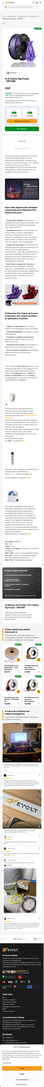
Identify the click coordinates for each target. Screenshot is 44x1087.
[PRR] (20, 987)
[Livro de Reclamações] (22, 977)
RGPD (4, 1009)
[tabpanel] (21, 360)
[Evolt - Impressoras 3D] (10, 2)
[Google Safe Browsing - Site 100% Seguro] (8, 977)
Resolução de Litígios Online (11, 1006)
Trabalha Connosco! (8, 1011)
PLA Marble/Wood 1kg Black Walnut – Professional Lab (30, 672)
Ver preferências (21, 1080)
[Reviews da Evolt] (17, 972)
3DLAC (12, 478)
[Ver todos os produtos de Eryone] (11, 71)
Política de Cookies (20, 1084)
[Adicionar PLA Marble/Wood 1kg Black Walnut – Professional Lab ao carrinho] (37, 665)
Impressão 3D (11, 16)
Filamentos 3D (22, 16)
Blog (3, 997)
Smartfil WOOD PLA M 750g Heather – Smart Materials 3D (11, 672)
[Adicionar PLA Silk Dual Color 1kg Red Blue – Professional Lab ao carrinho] (17, 696)
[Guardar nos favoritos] (3, 23)
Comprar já (22, 127)
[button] (21, 47)
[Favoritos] (32, 3)
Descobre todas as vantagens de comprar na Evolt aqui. (20, 601)
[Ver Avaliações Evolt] (21, 832)
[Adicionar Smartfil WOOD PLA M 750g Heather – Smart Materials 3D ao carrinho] (17, 665)
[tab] (21, 139)
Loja (3, 16)
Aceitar (21, 1068)
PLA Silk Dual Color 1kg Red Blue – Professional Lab (11, 703)
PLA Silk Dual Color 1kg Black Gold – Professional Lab (31, 703)
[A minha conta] (39, 2)
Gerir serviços (7, 1062)
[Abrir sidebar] (3, 3)
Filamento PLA (33, 16)
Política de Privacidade (9, 1002)
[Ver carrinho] (35, 3)
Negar (21, 1074)
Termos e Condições (8, 1000)
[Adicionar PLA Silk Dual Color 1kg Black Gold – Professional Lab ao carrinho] (37, 696)
